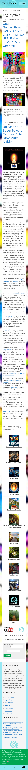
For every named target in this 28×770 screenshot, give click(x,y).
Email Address (7, 646)
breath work (10, 380)
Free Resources (14, 575)
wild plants (15, 281)
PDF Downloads (9, 702)
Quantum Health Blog (13, 426)
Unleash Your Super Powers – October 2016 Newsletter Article (14, 134)
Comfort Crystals (14, 559)
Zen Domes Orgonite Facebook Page (13, 722)
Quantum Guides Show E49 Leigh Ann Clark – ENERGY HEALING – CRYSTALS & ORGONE (14, 35)
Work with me (6, 411)
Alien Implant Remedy (14, 591)
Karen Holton (9, 3)
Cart (21, 766)
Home (6, 10)
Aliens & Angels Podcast (14, 463)
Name (5, 651)
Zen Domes (6, 330)
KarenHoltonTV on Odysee (10, 737)
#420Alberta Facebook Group (11, 732)
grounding (6, 382)
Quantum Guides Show (14, 109)
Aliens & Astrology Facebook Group (12, 730)
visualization (19, 380)
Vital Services (14, 543)
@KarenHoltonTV (14, 606)
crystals (8, 114)
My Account (4, 767)
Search (14, 767)
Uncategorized (9, 708)
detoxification (14, 387)
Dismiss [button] (4, 763)
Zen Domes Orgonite (9, 316)
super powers (16, 396)
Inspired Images (14, 494)
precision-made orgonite (18, 294)
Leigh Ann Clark (14, 114)
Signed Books (14, 478)
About (14, 622)
